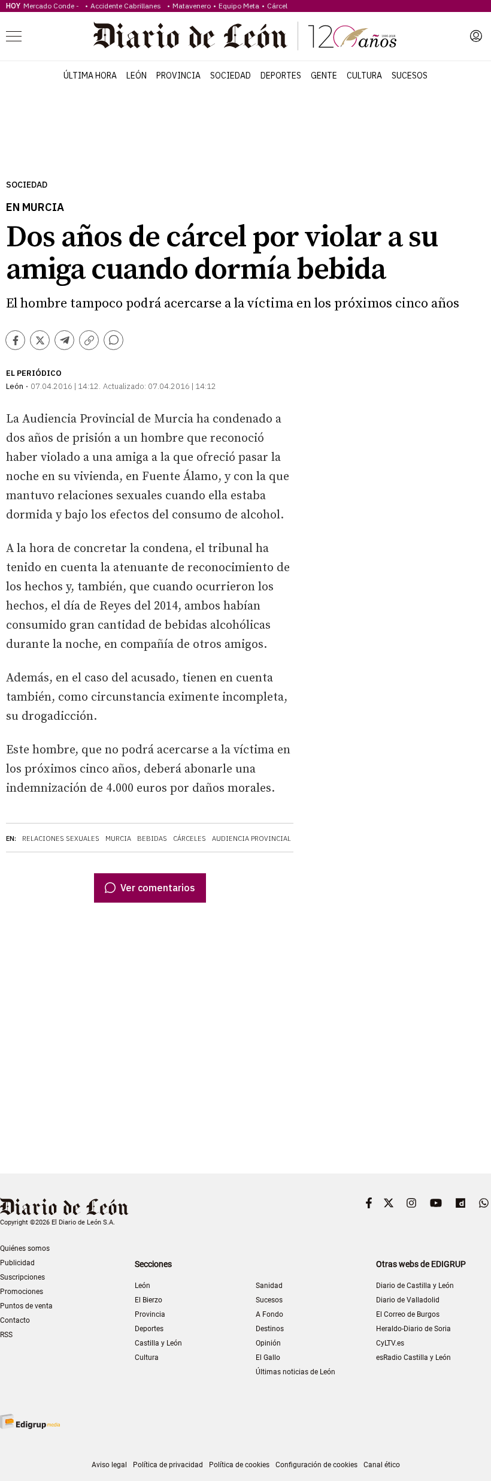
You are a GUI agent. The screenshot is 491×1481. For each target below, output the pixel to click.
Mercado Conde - (53, 5)
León (136, 75)
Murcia (118, 838)
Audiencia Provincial (251, 838)
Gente (324, 75)
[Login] (476, 36)
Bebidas (152, 838)
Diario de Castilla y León (415, 1285)
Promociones (21, 1291)
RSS (6, 1335)
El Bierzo (148, 1300)
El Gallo (268, 1357)
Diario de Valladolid (408, 1300)
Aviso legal (109, 1465)
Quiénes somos (25, 1248)
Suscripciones (22, 1277)
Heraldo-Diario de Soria (413, 1329)
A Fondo (269, 1314)
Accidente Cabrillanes (127, 5)
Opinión (268, 1343)
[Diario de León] (244, 36)
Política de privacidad (168, 1465)
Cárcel (277, 5)
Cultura (364, 75)
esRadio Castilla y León (413, 1357)
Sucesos (410, 75)
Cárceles (189, 838)
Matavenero (191, 5)
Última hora (90, 75)
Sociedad (230, 75)
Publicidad (17, 1263)
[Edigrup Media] (30, 1421)
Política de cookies (239, 1465)
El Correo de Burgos (408, 1314)
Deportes (280, 75)
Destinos (270, 1329)
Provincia (178, 75)
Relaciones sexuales (60, 838)
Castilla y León (158, 1343)
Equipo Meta (239, 5)
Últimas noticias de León (295, 1372)
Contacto (15, 1320)
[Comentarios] (113, 340)
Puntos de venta (26, 1306)
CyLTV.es (390, 1343)
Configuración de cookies (316, 1465)
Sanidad (269, 1285)
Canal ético (381, 1465)
